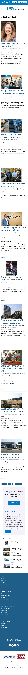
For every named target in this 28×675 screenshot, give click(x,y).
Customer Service (7, 606)
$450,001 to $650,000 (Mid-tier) (14, 524)
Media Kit (3, 616)
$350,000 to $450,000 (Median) (14, 522)
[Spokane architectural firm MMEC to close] (11, 175)
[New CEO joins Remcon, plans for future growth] (11, 125)
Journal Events (4, 627)
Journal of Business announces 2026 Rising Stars (17, 561)
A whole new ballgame (11, 277)
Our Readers (4, 610)
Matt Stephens (11, 100)
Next (21, 484)
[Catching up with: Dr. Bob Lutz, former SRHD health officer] (11, 357)
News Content (6, 576)
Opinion (3, 586)
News (2, 578)
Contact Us (3, 625)
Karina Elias (10, 50)
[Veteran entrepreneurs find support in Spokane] (11, 219)
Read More (3, 71)
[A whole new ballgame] (11, 268)
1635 (18, 484)
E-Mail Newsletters (5, 595)
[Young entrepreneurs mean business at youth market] (11, 82)
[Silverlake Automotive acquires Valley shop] (11, 445)
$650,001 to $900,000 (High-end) (14, 526)
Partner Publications (6, 601)
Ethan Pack (10, 144)
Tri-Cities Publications (6, 631)
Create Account (22, 2)
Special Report (4, 580)
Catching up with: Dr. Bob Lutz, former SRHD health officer (12, 368)
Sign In (14, 2)
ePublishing (22, 667)
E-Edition (3, 593)
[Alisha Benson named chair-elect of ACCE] (8, 31)
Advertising (4, 612)
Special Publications (6, 599)
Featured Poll (10, 512)
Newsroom (3, 597)
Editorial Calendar (5, 608)
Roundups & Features (6, 584)
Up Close (3, 582)
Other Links (5, 621)
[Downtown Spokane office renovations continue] (11, 311)
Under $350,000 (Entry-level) (13, 520)
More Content (6, 591)
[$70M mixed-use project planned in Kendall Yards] (11, 400)
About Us (3, 623)
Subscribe (14, 502)
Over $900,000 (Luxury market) (14, 528)
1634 (16, 484)
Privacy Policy (4, 629)
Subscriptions (4, 614)
